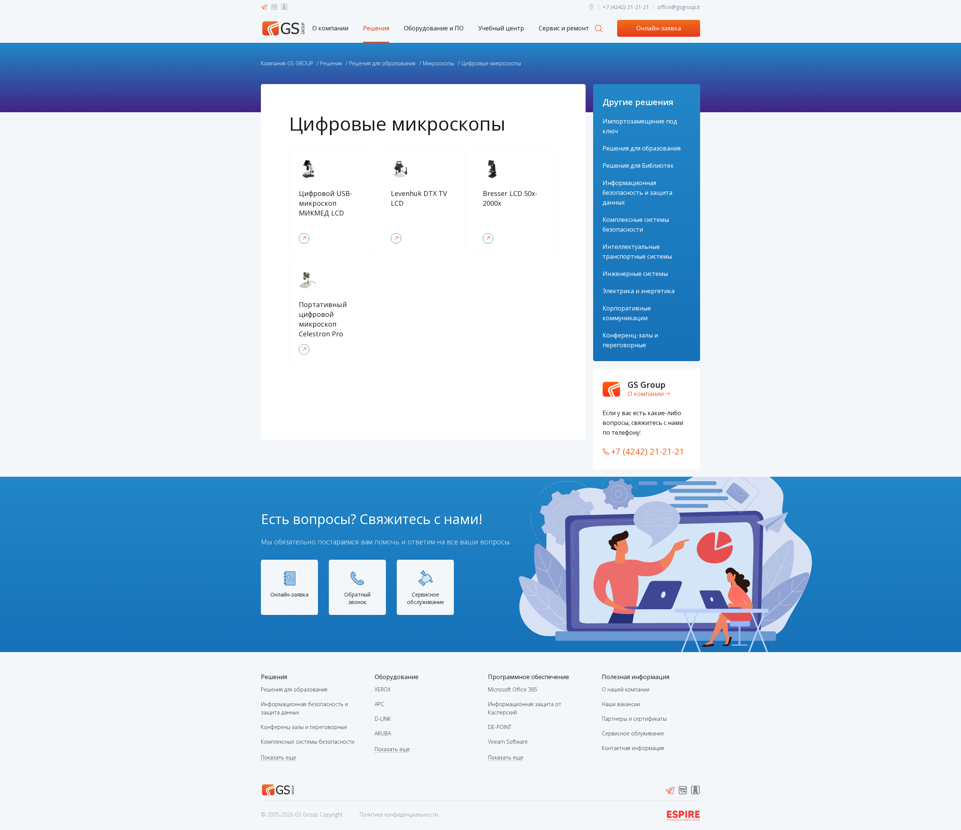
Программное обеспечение (528, 677)
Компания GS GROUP (287, 63)
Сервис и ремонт (564, 28)
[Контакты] (591, 7)
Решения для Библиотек (638, 165)
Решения (376, 28)
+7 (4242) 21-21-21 (626, 7)
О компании (330, 28)
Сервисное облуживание (633, 733)
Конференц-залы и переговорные (304, 727)
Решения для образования (382, 63)
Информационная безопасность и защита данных (637, 192)
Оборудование (397, 677)
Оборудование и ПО (434, 28)
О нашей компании (625, 689)
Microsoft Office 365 (512, 689)
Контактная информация (633, 748)
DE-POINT (499, 727)
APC (379, 704)
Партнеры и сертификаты (634, 718)
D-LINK (383, 718)
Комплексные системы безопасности (307, 741)
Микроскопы (438, 63)
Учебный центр (501, 28)
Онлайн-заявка (658, 28)
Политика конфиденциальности (399, 814)
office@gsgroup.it (678, 7)
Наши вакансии (621, 704)
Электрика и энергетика (639, 291)
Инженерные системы (635, 274)
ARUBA (383, 733)
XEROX (383, 689)
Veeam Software (508, 741)
